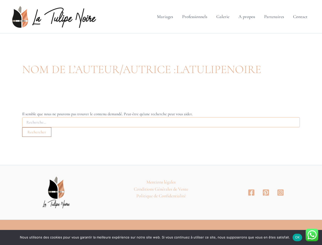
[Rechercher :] (161, 122)
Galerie (222, 16)
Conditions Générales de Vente (161, 189)
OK (297, 237)
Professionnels (194, 16)
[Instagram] (280, 192)
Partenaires (274, 16)
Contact (300, 16)
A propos (246, 16)
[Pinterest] (265, 192)
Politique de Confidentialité (161, 196)
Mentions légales (161, 182)
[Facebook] (251, 192)
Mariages (165, 16)
